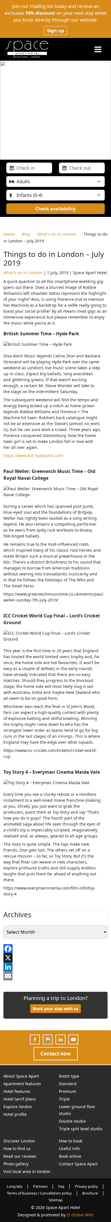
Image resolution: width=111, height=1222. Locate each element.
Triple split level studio (80, 1128)
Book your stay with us (55, 1008)
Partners (40, 1186)
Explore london (17, 1106)
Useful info (69, 1148)
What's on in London (56, 234)
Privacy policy (86, 1186)
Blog (26, 234)
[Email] (55, 975)
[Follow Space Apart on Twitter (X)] (47, 1039)
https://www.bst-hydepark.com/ (33, 455)
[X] (55, 957)
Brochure (90, 1193)
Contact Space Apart (78, 1163)
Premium (67, 1091)
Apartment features (22, 1083)
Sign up (55, 30)
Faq (61, 1186)
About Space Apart (21, 1076)
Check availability (55, 209)
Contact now (55, 1053)
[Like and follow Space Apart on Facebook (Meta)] (35, 1039)
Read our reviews (19, 1156)
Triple (64, 1099)
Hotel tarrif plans (19, 1099)
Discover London (19, 1141)
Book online (70, 1156)
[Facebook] (55, 948)
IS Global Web (80, 1214)
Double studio (72, 1121)
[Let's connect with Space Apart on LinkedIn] (61, 1039)
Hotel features (16, 1091)
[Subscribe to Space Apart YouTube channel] (73, 1039)
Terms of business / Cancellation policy (39, 1193)
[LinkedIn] (55, 966)
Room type (69, 1076)
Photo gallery (15, 1163)
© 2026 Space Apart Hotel (55, 1207)
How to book (70, 1141)
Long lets (14, 1186)
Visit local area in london (26, 1171)
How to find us (17, 1148)
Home (9, 234)
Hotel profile (15, 1114)
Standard (68, 1083)
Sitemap (56, 1199)
